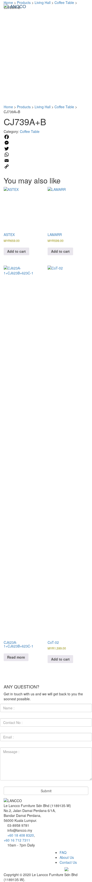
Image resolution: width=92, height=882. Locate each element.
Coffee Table (64, 106)
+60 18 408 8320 (20, 835)
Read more (16, 657)
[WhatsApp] (46, 155)
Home (8, 106)
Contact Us (68, 862)
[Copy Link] (46, 166)
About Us (67, 857)
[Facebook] (46, 137)
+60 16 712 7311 (17, 840)
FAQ (63, 852)
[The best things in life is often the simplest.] (15, 6)
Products (24, 106)
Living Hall (43, 106)
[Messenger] (46, 143)
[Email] (46, 160)
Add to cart (16, 251)
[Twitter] (46, 149)
